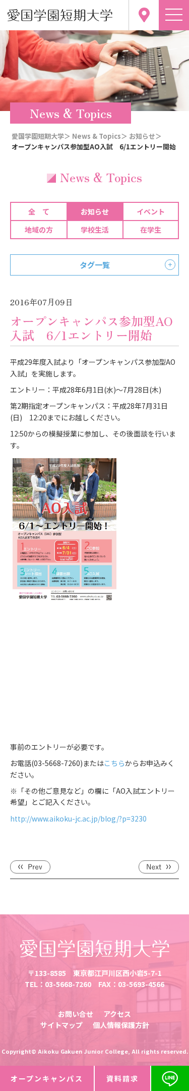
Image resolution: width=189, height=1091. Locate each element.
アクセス (117, 1014)
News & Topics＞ (100, 136)
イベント (151, 211)
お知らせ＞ (145, 136)
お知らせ (95, 211)
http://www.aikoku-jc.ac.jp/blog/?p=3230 (78, 818)
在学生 (150, 230)
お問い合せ (75, 1014)
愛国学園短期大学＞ (41, 136)
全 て (38, 211)
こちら (114, 763)
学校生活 (95, 230)
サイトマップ (61, 1025)
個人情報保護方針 (121, 1025)
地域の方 (39, 230)
